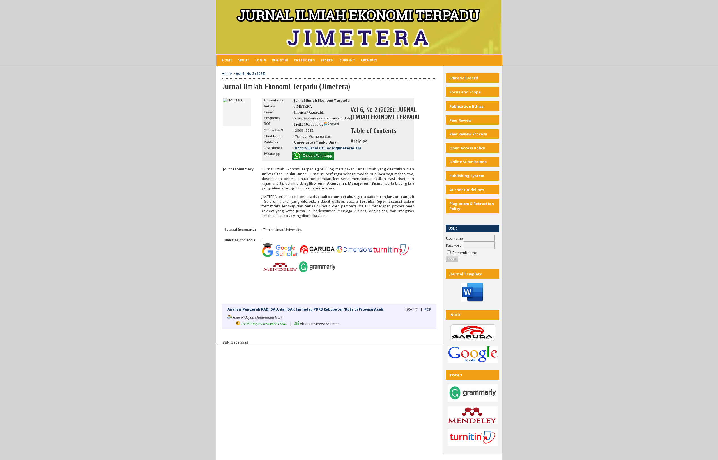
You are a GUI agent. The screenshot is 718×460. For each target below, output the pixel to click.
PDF (428, 309)
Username (454, 238)
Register (280, 60)
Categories (304, 60)
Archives (369, 60)
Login (260, 60)
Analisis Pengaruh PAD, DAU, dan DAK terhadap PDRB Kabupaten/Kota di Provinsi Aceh (305, 309)
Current (347, 60)
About (244, 60)
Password (454, 245)
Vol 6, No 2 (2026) (250, 73)
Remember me (464, 252)
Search (327, 60)
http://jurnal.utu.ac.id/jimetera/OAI (327, 148)
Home (227, 60)
